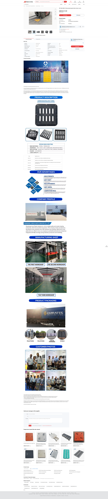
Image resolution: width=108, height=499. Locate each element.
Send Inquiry (65, 15)
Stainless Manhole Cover (57, 486)
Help (69, 4)
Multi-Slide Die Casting (59, 482)
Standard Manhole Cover (34, 488)
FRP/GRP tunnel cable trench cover (28, 473)
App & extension (74, 4)
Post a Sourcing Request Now (47, 425)
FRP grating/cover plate (57, 473)
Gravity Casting (26, 482)
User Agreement (59, 495)
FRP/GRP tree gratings (42, 473)
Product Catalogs (35, 468)
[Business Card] (83, 42)
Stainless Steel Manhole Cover (27, 470)
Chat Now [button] (78, 15)
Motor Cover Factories (42, 486)
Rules (84, 4)
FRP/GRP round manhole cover (58, 470)
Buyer (65, 4)
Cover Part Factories (27, 486)
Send (30, 425)
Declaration (62, 495)
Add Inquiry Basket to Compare (40, 35)
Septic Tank (70, 473)
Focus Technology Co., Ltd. (48, 495)
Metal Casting (37, 482)
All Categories (26, 4)
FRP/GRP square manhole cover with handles (45, 470)
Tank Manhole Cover (27, 488)
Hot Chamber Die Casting (44, 482)
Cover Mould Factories (49, 486)
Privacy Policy (66, 495)
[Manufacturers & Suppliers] (28, 2)
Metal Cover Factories (34, 486)
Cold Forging (31, 482)
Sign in (83, 2)
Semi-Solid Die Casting (52, 482)
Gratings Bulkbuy (42, 488)
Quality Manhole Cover (74, 486)
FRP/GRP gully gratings (72, 470)
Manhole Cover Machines (65, 486)
